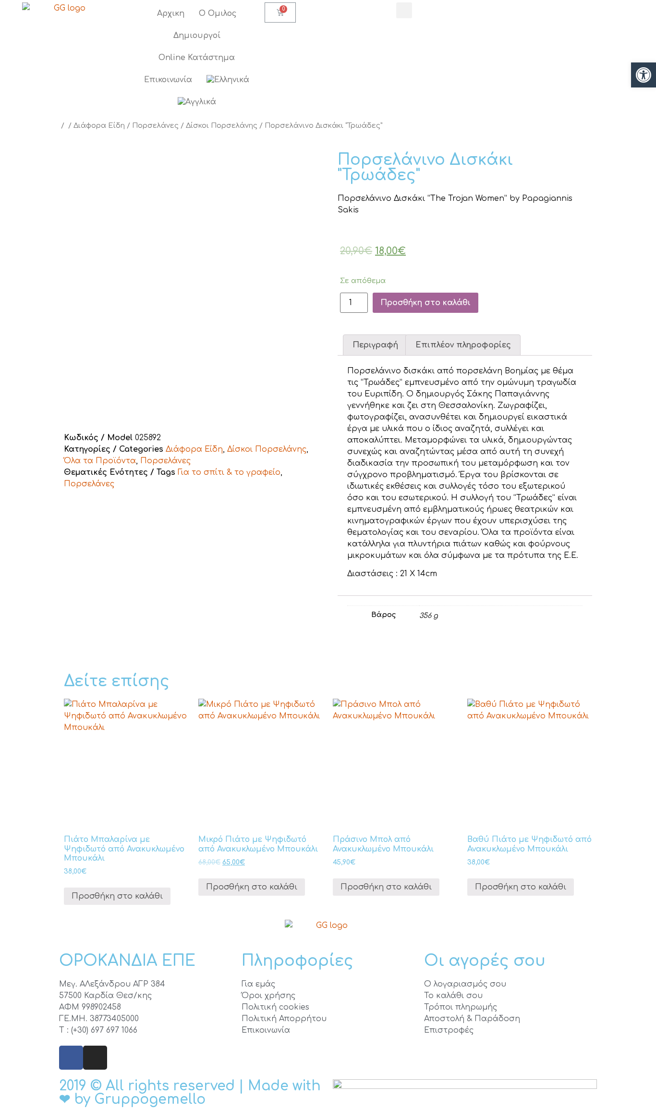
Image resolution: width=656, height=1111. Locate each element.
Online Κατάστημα (196, 57)
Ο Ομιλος (218, 13)
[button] (643, 74)
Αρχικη (170, 13)
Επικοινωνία (168, 79)
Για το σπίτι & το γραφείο (229, 472)
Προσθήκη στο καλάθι (425, 302)
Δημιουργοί (196, 35)
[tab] (375, 345)
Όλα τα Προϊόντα (100, 461)
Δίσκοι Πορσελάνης (221, 125)
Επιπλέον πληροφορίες (463, 345)
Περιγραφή (375, 345)
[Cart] (280, 12)
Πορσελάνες (155, 125)
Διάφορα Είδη (99, 125)
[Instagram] (95, 1058)
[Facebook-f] (71, 1058)
